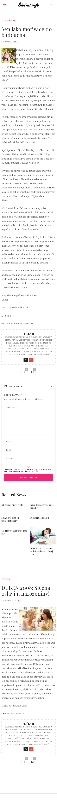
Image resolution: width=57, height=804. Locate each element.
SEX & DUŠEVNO (8, 20)
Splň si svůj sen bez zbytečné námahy (10, 519)
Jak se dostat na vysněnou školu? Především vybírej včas (41, 551)
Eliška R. (15, 42)
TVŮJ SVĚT (5, 579)
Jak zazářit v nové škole (12, 504)
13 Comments (15, 386)
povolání (24, 324)
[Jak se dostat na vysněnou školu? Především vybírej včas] (43, 535)
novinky (11, 713)
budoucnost (13, 324)
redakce (20, 713)
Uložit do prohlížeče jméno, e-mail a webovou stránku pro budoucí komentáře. (28, 470)
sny (31, 324)
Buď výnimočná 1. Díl (39, 517)
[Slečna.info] (28, 5)
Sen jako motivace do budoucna (26, 31)
